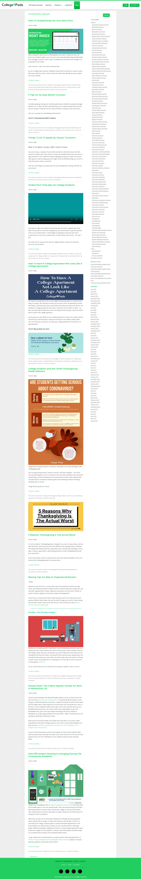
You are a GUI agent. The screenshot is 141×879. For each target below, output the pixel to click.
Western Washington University (101, 242)
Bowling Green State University (101, 36)
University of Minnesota (99, 182)
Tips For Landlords (48, 85)
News (76, 861)
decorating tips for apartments (62, 361)
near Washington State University (58, 840)
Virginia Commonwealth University (102, 230)
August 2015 (94, 409)
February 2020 (95, 319)
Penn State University (98, 112)
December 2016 (95, 379)
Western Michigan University (100, 239)
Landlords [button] (68, 5)
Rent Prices (62, 87)
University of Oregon (98, 205)
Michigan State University (99, 94)
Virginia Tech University (98, 232)
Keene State (95, 80)
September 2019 (95, 331)
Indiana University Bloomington (101, 68)
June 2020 (93, 310)
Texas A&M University (98, 140)
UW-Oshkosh (96, 223)
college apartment (38, 361)
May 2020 (93, 312)
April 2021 (93, 291)
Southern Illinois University (99, 128)
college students (61, 496)
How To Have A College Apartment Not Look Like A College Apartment (55, 264)
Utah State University (98, 214)
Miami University (96, 92)
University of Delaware (98, 158)
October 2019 (94, 328)
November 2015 (95, 402)
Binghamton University (98, 32)
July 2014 (93, 414)
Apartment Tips (47, 359)
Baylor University (97, 29)
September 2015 (95, 407)
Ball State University (97, 27)
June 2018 (93, 351)
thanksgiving (60, 569)
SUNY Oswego (96, 133)
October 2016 (94, 384)
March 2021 (94, 294)
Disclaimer (76, 864)
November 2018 (95, 342)
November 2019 (95, 326)
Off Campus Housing (35, 5)
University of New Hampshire (100, 188)
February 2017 (95, 374)
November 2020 (95, 301)
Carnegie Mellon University (100, 43)
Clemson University (97, 45)
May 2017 (93, 368)
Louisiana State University (99, 87)
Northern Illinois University (99, 103)
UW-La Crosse (96, 216)
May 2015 (93, 411)
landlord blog (40, 87)
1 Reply (30, 582)
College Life (46, 253)
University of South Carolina (100, 207)
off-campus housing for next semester (60, 805)
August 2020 (94, 305)
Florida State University (98, 55)
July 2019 (93, 333)
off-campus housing (73, 253)
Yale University (96, 246)
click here (42, 662)
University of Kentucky (98, 177)
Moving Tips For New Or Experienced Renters (52, 577)
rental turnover (60, 130)
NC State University (97, 101)
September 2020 (95, 303)
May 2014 (93, 418)
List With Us (134, 5)
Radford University (97, 117)
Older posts (32, 856)
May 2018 (93, 354)
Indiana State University (99, 66)
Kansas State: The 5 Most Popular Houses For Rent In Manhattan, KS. (55, 687)
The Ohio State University (99, 145)
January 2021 (94, 296)
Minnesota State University (100, 96)
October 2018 (94, 344)
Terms (69, 864)
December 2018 (95, 340)
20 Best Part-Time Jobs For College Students (51, 184)
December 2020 (95, 298)
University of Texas (96, 258)
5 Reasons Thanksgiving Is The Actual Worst (51, 534)
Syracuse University (97, 135)
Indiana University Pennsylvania (101, 71)
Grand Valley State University (100, 62)
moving (35, 678)
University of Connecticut (99, 156)
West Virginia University (99, 235)
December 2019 (95, 324)
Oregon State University (99, 110)
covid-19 (69, 496)
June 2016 (93, 393)
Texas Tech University (98, 142)
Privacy (64, 864)
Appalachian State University (100, 25)
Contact (83, 861)
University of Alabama (98, 147)
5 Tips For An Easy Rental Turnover (46, 94)
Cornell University (97, 50)
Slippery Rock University (99, 126)
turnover (40, 180)
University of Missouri (98, 186)
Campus (93, 22)
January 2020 (94, 321)
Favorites (48, 5)
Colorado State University (99, 48)
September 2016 (95, 386)
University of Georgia (98, 163)
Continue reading (34, 80)
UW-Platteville (96, 225)
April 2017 (93, 370)
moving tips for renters (44, 678)
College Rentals (75, 85)
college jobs (60, 253)
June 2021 (93, 289)
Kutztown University (97, 85)
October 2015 (94, 404)
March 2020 (94, 317)
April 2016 (93, 395)
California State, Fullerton (99, 38)
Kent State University (98, 82)
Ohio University (96, 108)
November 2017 (95, 358)
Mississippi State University (100, 98)
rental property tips (43, 89)
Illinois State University (98, 64)
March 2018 (94, 356)
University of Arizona (98, 149)
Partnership (67, 861)
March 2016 (94, 398)
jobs (65, 253)
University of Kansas (98, 175)
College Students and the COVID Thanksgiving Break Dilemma (53, 370)
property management (75, 177)
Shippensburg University (99, 124)
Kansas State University (50, 748)
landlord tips (48, 87)
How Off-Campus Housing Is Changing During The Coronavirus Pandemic (54, 755)
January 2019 (94, 338)
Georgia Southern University (100, 59)
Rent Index (42, 73)
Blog (76, 5)
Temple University (97, 138)
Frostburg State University (99, 57)
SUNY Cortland (96, 131)
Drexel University (97, 52)
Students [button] (57, 5)
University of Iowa (97, 172)
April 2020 (93, 314)
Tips (64, 678)
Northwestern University (99, 105)
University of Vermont (98, 209)
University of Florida (97, 161)
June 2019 (93, 335)
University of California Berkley (101, 152)
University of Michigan (98, 179)
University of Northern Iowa (100, 202)
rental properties (71, 87)
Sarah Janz (46, 14)
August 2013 (94, 421)
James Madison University (99, 75)
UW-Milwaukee (96, 221)
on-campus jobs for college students (58, 256)
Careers (58, 861)
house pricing (32, 87)
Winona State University (99, 244)
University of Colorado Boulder (101, 154)
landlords (55, 87)
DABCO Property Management (38, 840)
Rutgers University (97, 119)
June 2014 (93, 416)
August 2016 (94, 388)
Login (125, 5)
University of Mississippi (99, 184)
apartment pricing (66, 85)
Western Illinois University (99, 237)
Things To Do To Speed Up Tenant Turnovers (52, 137)
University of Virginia (98, 212)
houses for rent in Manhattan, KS (48, 700)
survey (74, 496)
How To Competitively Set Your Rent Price (50, 20)
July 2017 (93, 363)
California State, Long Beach (100, 41)
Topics (92, 248)
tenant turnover (69, 130)
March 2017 (94, 372)
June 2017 (93, 365)
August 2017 (94, 361)
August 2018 (94, 347)
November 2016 (95, 381)
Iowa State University (98, 73)
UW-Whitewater (96, 228)
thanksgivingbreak (70, 569)
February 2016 (95, 400)
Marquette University (98, 89)
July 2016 (93, 391)
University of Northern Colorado (101, 200)
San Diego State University (99, 122)
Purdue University (97, 115)
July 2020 (93, 308)
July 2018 (93, 349)
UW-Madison (95, 218)
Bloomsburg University (98, 34)
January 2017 (94, 377)
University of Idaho (97, 165)
